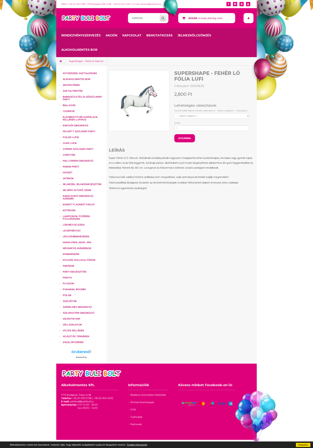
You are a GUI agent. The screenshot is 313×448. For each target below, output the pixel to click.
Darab (177, 123)
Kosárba (184, 138)
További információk (137, 444)
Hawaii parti (71, 166)
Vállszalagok (72, 324)
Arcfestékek (71, 85)
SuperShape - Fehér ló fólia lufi (86, 61)
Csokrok (69, 111)
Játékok (68, 178)
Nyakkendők (71, 254)
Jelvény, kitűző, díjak (77, 190)
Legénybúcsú (72, 230)
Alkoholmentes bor (79, 50)
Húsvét (68, 172)
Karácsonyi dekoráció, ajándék (78, 197)
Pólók (67, 295)
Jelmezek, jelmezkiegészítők (82, 184)
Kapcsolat (132, 35)
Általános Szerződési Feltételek (148, 394)
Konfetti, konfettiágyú (79, 204)
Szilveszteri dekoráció (78, 312)
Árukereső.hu (81, 357)
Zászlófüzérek (73, 342)
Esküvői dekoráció (75, 125)
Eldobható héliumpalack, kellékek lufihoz (80, 118)
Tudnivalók (136, 417)
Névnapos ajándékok (77, 248)
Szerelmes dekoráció (77, 307)
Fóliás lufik (71, 137)
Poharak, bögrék (74, 289)
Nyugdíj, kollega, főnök (79, 260)
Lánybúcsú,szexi (74, 224)
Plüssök (68, 283)
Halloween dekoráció (78, 160)
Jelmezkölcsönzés (194, 35)
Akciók (112, 35)
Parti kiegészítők (74, 271)
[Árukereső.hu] (81, 352)
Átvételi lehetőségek (142, 402)
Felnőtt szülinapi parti (79, 131)
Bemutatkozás (159, 35)
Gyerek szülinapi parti (78, 149)
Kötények (69, 210)
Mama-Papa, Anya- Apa (77, 242)
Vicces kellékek (73, 330)
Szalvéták (70, 301)
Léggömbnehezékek (76, 236)
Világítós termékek (76, 336)
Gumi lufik (70, 143)
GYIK (133, 409)
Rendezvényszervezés (81, 35)
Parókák (68, 265)
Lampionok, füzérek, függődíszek (76, 217)
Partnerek (136, 424)
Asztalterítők (73, 90)
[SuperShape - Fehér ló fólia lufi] (139, 100)
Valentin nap (71, 318)
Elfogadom (303, 445)
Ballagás (69, 105)
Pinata (67, 277)
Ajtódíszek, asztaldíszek (80, 73)
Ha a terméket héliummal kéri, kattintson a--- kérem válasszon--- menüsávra (210, 110)
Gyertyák (69, 154)
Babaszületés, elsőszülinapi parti (82, 98)
